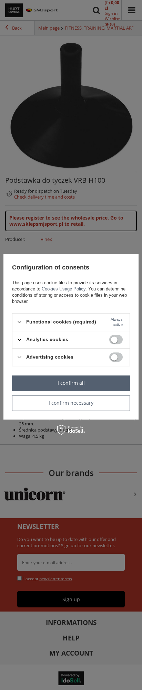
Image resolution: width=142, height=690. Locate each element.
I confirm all (71, 383)
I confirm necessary (71, 403)
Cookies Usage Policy (63, 288)
